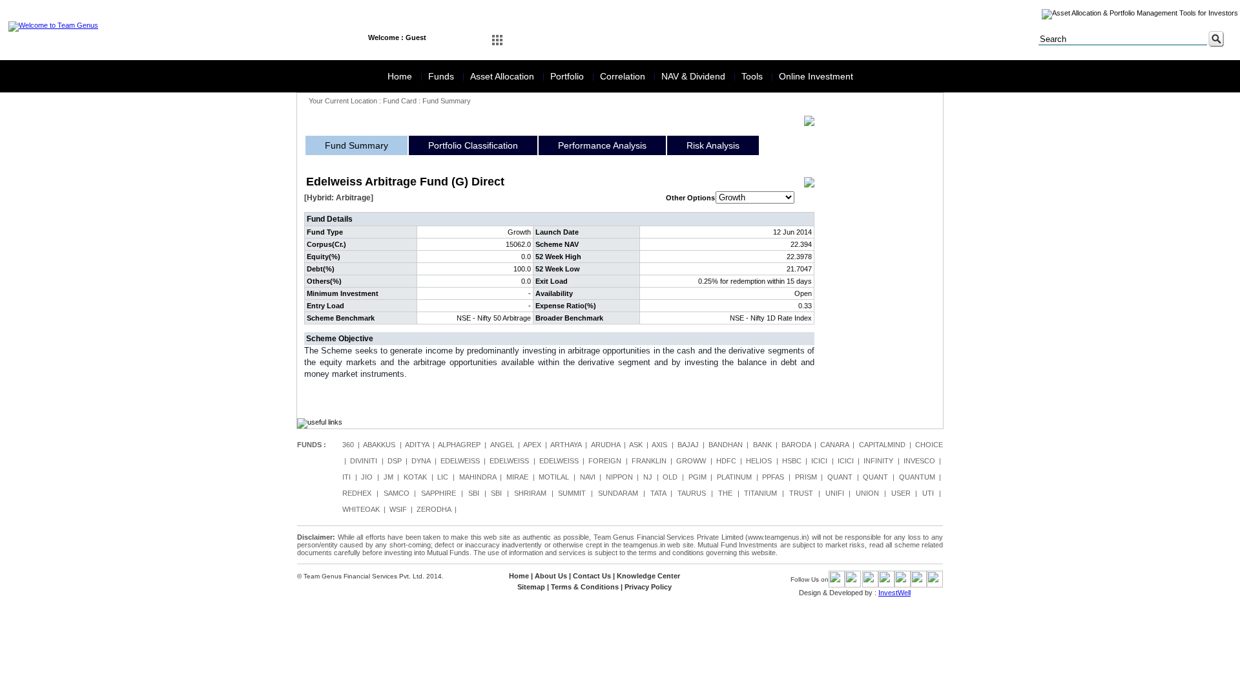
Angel (502, 445)
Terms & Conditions (585, 587)
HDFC (726, 461)
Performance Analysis (602, 145)
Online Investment (816, 76)
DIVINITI (363, 461)
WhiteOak (361, 509)
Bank (762, 445)
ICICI (819, 461)
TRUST (801, 493)
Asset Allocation (503, 76)
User (901, 493)
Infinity (878, 461)
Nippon (619, 477)
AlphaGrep (459, 445)
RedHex (356, 493)
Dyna (420, 461)
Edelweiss (460, 461)
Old (670, 477)
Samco (396, 493)
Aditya (417, 445)
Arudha (605, 445)
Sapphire (438, 493)
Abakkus (379, 445)
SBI (473, 493)
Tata (658, 493)
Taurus (691, 493)
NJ (647, 477)
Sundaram (618, 493)
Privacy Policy (648, 587)
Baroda (796, 445)
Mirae (517, 477)
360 (348, 445)
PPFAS (773, 477)
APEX (532, 445)
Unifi (834, 493)
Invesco (919, 461)
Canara (834, 445)
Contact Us (592, 576)
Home (401, 76)
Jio (367, 477)
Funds (442, 76)
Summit (572, 493)
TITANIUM (760, 493)
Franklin (649, 461)
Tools (753, 76)
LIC (442, 477)
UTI (928, 493)
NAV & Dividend (694, 76)
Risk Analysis (713, 145)
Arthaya (565, 445)
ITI (346, 477)
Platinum (734, 477)
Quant (839, 477)
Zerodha (434, 509)
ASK (636, 445)
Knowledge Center (648, 576)
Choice (929, 445)
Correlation (624, 76)
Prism (806, 477)
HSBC (791, 461)
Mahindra (477, 477)
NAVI (587, 477)
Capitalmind (882, 445)
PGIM (697, 477)
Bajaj (688, 445)
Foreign (604, 461)
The (725, 493)
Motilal (554, 477)
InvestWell (894, 593)
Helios (759, 461)
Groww (691, 461)
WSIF (398, 509)
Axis (659, 445)
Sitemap (531, 587)
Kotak (415, 477)
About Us (551, 576)
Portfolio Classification (473, 145)
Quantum (917, 477)
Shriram (530, 493)
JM (388, 477)
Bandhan (725, 445)
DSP (395, 461)
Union (867, 493)
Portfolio (568, 76)
